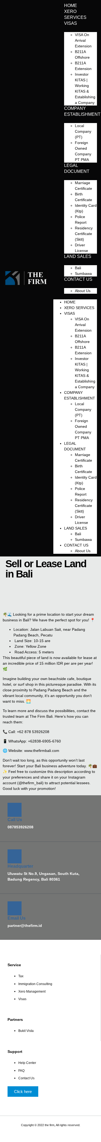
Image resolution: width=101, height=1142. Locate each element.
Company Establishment (82, 111)
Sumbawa (83, 539)
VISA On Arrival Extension (83, 40)
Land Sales (77, 256)
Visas (70, 23)
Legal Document (76, 168)
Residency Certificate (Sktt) (84, 233)
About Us (82, 291)
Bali (78, 268)
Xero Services (75, 14)
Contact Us (78, 279)
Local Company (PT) (83, 131)
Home (69, 302)
